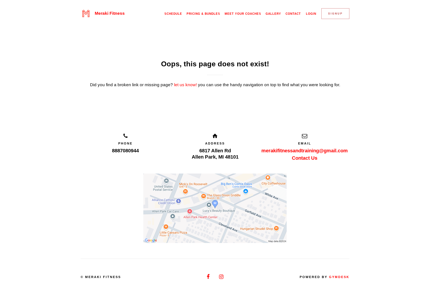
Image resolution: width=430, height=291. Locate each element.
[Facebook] (208, 277)
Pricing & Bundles (203, 13)
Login (311, 13)
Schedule (173, 13)
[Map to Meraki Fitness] (215, 208)
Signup (335, 13)
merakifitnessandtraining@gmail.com (304, 150)
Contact (293, 13)
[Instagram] (221, 277)
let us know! (185, 84)
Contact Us (304, 158)
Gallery (273, 13)
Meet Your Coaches (243, 13)
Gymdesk (339, 277)
